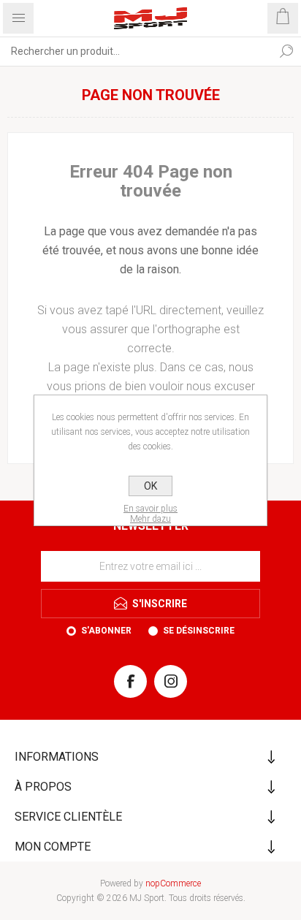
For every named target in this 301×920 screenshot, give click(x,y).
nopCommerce (173, 883)
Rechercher (286, 51)
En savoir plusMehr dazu (150, 513)
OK (150, 486)
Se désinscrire (199, 631)
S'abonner (106, 631)
